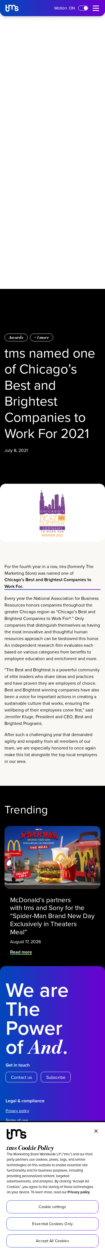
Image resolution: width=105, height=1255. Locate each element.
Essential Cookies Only (52, 1224)
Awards (16, 337)
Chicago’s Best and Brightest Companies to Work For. (47, 583)
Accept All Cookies (52, 1241)
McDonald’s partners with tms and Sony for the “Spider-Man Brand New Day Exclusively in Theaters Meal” (52, 916)
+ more (41, 337)
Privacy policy (78, 1192)
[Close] (96, 1131)
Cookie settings (52, 1207)
